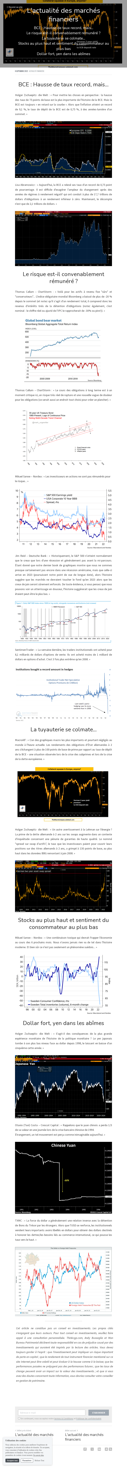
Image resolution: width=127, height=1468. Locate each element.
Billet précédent (24, 1430)
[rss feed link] (110, 1449)
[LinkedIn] (99, 1449)
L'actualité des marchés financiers (34, 1437)
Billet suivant (70, 1430)
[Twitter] (92, 1449)
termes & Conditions (63, 1418)
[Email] (106, 1449)
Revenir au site (15, 7)
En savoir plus (38, 1455)
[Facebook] (85, 1449)
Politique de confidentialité (88, 1418)
